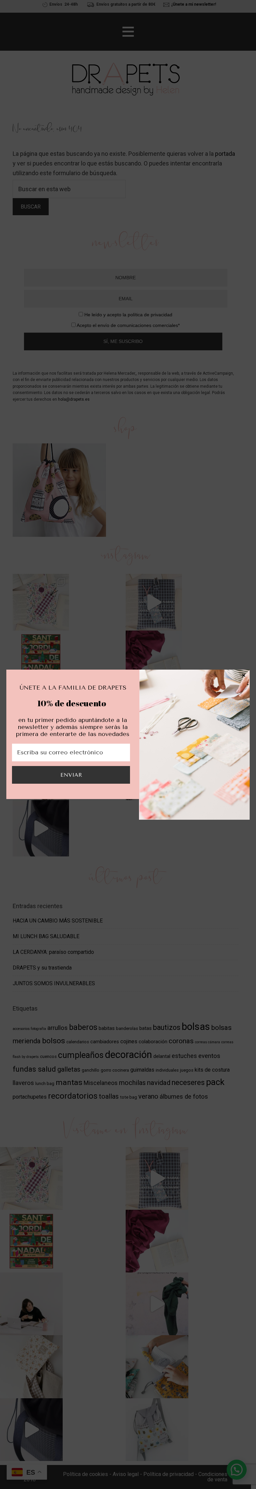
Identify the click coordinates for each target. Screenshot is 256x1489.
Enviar (71, 775)
